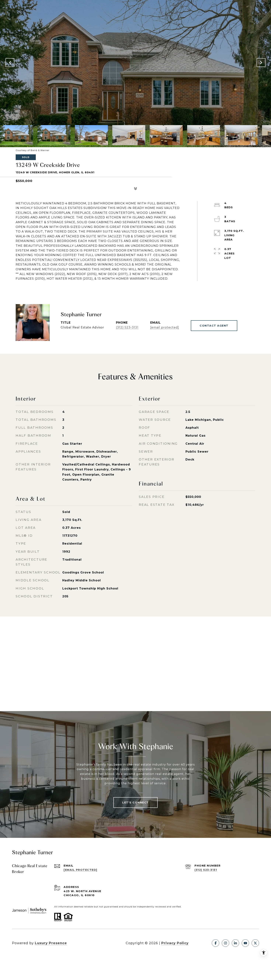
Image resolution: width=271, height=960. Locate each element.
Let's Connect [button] (135, 802)
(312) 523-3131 (127, 327)
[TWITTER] (255, 943)
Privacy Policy (175, 943)
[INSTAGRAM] (225, 943)
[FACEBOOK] (215, 943)
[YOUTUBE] (245, 943)
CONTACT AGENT (214, 325)
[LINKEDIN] (235, 943)
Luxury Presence (51, 943)
